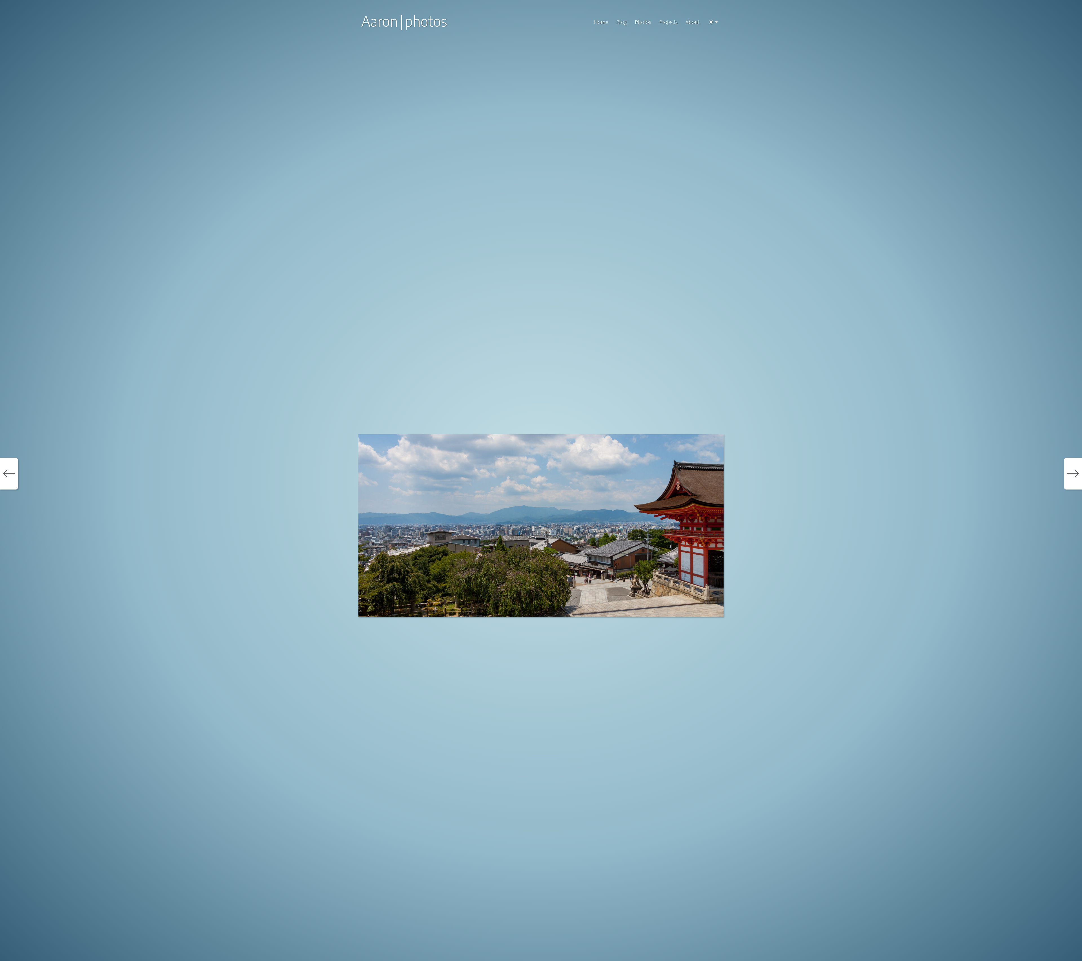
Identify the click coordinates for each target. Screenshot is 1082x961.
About (693, 21)
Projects (668, 21)
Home (601, 21)
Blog (621, 21)
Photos (643, 21)
